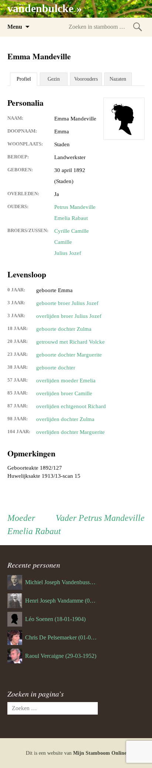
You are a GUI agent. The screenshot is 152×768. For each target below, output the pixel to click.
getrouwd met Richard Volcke (70, 342)
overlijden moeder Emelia (66, 380)
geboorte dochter (55, 368)
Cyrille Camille (71, 231)
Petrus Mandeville (75, 207)
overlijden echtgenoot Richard (71, 406)
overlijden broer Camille (64, 393)
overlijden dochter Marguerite (70, 432)
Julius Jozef (67, 253)
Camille (63, 242)
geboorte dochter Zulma (63, 329)
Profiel (24, 79)
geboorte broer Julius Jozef (67, 303)
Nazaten (118, 79)
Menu (14, 27)
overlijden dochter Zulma (65, 419)
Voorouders (86, 79)
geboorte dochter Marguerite (69, 355)
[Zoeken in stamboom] (138, 26)
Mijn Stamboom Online (100, 753)
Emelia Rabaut (71, 218)
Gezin (54, 79)
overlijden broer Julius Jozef (68, 316)
